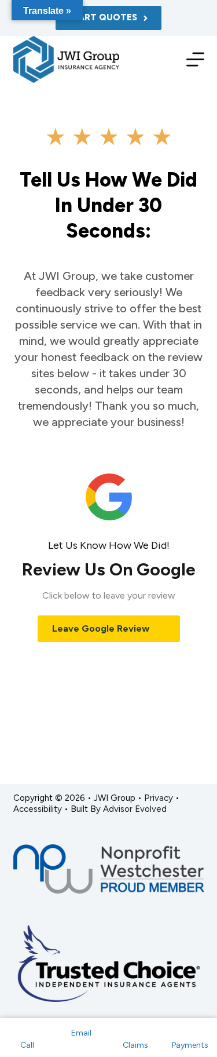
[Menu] (195, 59)
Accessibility (37, 809)
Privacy (158, 798)
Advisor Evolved (135, 809)
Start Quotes (102, 17)
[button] (109, 629)
